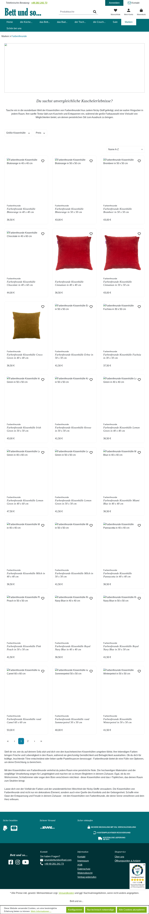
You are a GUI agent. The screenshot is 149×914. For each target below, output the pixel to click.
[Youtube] (25, 863)
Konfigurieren (75, 909)
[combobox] (75, 12)
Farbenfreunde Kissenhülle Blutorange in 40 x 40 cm (21, 208)
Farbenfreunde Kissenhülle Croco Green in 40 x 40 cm (24, 354)
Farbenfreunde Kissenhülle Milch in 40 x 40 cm (26, 573)
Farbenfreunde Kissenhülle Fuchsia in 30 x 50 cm (122, 354)
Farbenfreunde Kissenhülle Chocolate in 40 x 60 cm (21, 281)
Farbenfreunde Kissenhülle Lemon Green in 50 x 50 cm (73, 500)
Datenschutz (83, 869)
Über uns (119, 856)
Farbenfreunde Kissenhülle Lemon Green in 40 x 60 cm (25, 500)
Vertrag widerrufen (86, 877)
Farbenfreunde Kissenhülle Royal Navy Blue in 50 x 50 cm (121, 646)
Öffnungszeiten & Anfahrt (127, 861)
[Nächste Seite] (34, 741)
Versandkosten (66, 893)
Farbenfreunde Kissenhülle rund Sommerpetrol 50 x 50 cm (72, 719)
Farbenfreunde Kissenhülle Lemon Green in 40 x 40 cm (121, 427)
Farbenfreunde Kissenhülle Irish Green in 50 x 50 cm (24, 427)
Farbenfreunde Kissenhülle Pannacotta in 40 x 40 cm (117, 573)
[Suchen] (94, 12)
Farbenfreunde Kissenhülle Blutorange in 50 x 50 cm (69, 208)
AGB (79, 865)
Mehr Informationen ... (41, 911)
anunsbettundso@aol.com (57, 860)
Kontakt (135, 3)
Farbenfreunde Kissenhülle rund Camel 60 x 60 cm (24, 719)
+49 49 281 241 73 (54, 864)
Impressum (83, 861)
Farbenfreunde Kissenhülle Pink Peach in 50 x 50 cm (24, 646)
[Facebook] (10, 863)
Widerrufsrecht (84, 873)
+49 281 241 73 (39, 3)
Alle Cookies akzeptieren (132, 909)
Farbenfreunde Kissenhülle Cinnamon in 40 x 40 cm (69, 283)
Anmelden (114, 3)
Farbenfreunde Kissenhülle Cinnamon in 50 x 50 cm (117, 281)
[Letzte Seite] (41, 741)
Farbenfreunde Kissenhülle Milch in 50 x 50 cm (74, 573)
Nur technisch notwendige (100, 909)
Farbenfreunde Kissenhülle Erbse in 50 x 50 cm (74, 354)
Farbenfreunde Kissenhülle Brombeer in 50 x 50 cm (117, 208)
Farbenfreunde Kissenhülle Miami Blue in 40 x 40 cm (121, 500)
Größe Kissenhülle (16, 133)
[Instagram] (17, 863)
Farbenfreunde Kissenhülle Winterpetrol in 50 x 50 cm (117, 719)
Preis (39, 133)
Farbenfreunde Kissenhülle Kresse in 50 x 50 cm (73, 427)
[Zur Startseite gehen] (25, 12)
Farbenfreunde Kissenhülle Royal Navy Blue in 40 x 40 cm (72, 646)
